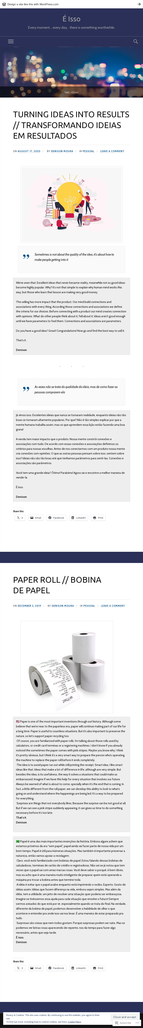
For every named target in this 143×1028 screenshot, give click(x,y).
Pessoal (88, 151)
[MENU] (11, 41)
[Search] (132, 41)
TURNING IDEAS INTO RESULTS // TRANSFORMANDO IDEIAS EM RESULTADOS (71, 125)
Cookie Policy (74, 1021)
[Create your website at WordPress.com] (71, 4)
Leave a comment (112, 151)
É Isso (72, 19)
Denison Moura (62, 151)
